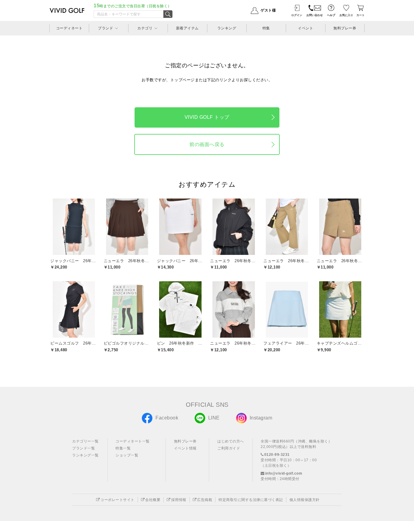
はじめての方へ (230, 441)
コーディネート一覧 (132, 441)
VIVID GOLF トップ (207, 117)
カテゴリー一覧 (85, 441)
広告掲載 (204, 500)
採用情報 (178, 500)
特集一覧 (123, 448)
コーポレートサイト (117, 500)
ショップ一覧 (126, 455)
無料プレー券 (185, 441)
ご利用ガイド (228, 448)
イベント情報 (185, 448)
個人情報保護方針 (304, 500)
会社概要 (152, 500)
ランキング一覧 (85, 455)
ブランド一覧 (83, 448)
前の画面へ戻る (207, 144)
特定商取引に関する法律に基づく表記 (251, 500)
